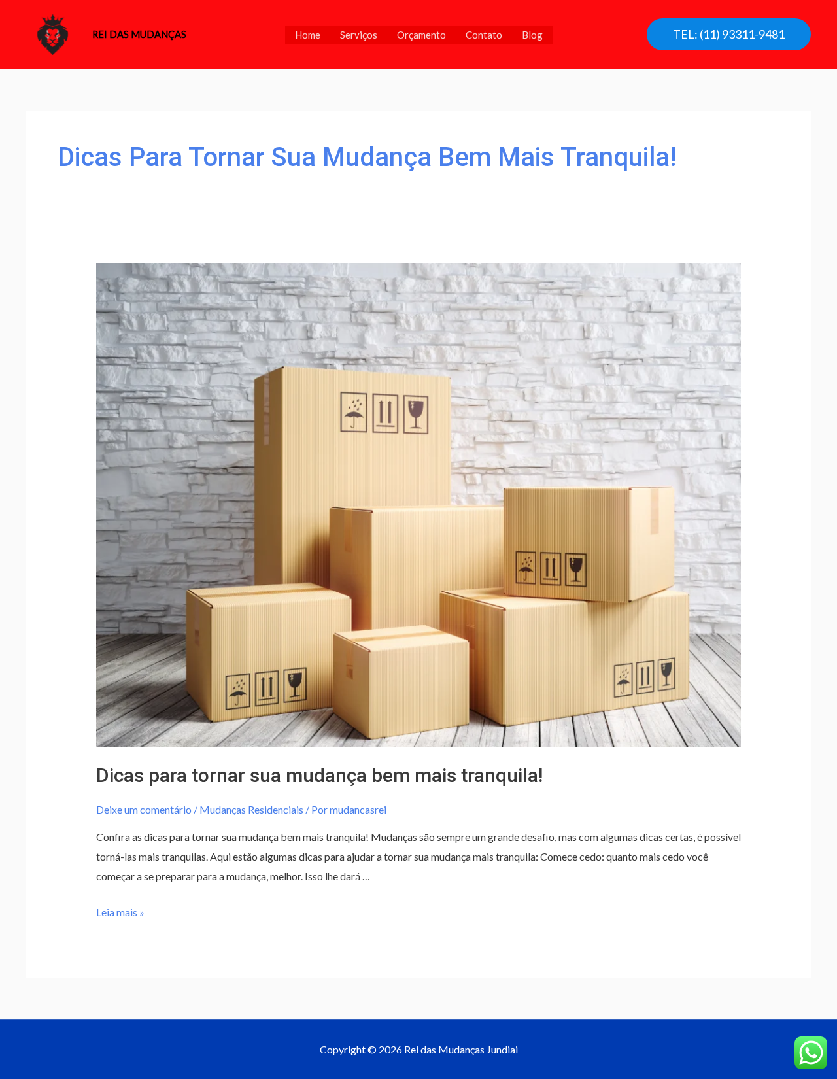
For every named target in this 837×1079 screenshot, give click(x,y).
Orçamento (421, 35)
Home (307, 35)
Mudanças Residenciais (251, 809)
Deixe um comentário (144, 809)
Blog (532, 35)
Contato (484, 35)
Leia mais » (120, 912)
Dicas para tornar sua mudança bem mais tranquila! (319, 775)
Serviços (358, 35)
